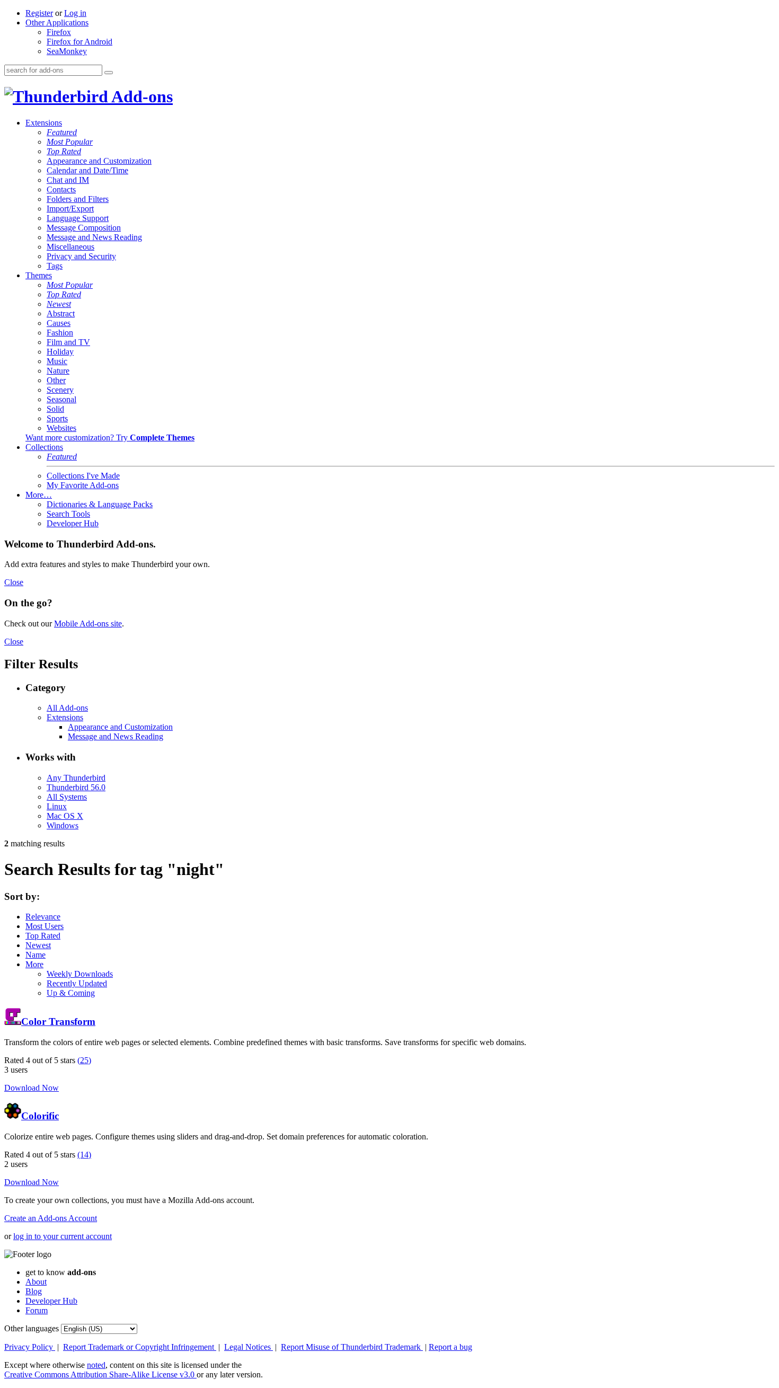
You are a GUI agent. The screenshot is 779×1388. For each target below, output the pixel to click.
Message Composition (84, 227)
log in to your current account (62, 1236)
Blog (33, 1291)
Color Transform (58, 1021)
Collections (44, 447)
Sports (57, 418)
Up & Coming (71, 992)
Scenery (60, 389)
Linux (57, 806)
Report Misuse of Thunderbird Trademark (352, 1346)
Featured (62, 132)
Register (39, 12)
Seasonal (61, 399)
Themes (38, 275)
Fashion (60, 332)
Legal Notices (248, 1346)
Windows (62, 825)
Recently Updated (77, 983)
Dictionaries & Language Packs (100, 504)
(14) (84, 1154)
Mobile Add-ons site (88, 623)
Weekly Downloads (80, 973)
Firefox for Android (79, 41)
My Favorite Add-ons (83, 485)
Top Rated (64, 151)
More (34, 964)
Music (57, 361)
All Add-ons (67, 707)
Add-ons (140, 96)
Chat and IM (68, 179)
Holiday (60, 351)
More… (38, 494)
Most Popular (70, 141)
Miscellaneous (70, 246)
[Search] (108, 72)
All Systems (67, 796)
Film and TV (68, 342)
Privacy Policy (29, 1346)
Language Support (78, 218)
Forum (36, 1310)
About (36, 1281)
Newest (59, 303)
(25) (84, 1060)
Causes (58, 323)
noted (96, 1364)
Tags (55, 265)
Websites (61, 427)
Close (13, 582)
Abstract (61, 313)
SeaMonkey (67, 51)
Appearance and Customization (99, 160)
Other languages (31, 1328)
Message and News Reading (94, 237)
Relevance (42, 916)
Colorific (40, 1115)
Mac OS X (65, 815)
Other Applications (56, 22)
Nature (58, 370)
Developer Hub (73, 523)
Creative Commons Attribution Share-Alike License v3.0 (100, 1374)
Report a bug (450, 1346)
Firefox (59, 32)
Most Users (44, 926)
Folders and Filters (78, 199)
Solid (55, 408)
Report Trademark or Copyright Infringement (139, 1346)
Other (56, 380)
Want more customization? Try (109, 437)
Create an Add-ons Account (50, 1218)
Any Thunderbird (76, 777)
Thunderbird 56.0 (76, 787)
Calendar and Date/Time (87, 170)
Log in (75, 12)
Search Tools (68, 513)
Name (35, 954)
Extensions (43, 122)
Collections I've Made (83, 475)
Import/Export (70, 208)
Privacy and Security (81, 256)
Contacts (61, 189)
